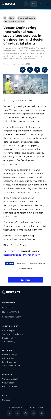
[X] (18, 413)
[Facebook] (26, 413)
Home (4, 18)
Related (10, 263)
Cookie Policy (8, 341)
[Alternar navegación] (47, 4)
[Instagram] (34, 413)
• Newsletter (8, 383)
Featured (21, 263)
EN (33, 4)
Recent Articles (37, 263)
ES (40, 4)
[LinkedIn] (10, 413)
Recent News (25, 268)
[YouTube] (42, 413)
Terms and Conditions (12, 334)
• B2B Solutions (9, 387)
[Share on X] (30, 70)
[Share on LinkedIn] (37, 70)
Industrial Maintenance (14, 21)
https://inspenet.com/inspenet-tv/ (21, 255)
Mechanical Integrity (26, 18)
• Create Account (10, 379)
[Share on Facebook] (23, 70)
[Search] (26, 3)
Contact (6, 400)
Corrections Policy (11, 366)
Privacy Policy (9, 338)
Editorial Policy (9, 355)
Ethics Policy (8, 358)
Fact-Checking (9, 362)
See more (25, 280)
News (11, 18)
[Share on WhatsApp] (45, 70)
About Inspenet (9, 330)
